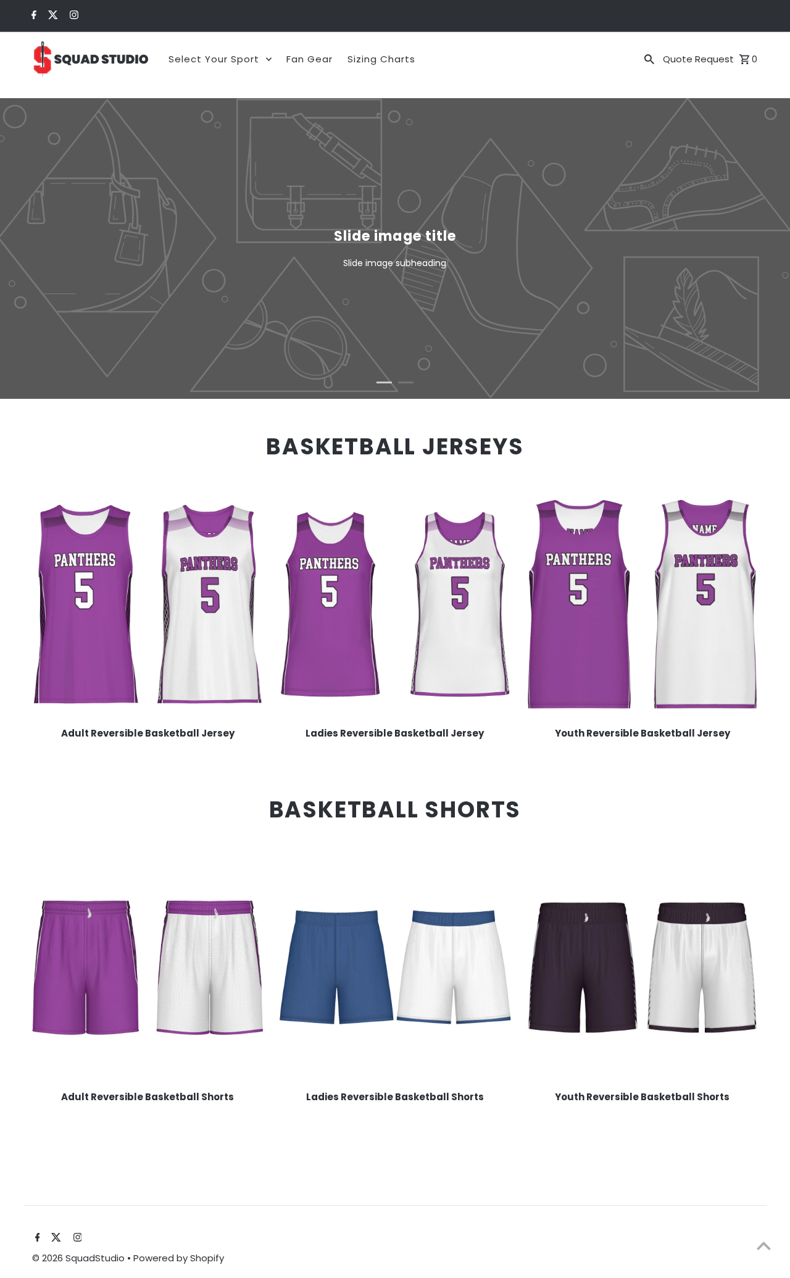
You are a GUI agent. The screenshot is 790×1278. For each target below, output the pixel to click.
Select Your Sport (213, 58)
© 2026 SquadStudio (79, 1257)
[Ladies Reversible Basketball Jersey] (395, 604)
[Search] (649, 59)
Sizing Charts (381, 58)
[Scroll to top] (764, 1245)
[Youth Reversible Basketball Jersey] (642, 604)
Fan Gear (309, 58)
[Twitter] (51, 16)
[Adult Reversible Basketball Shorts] (148, 967)
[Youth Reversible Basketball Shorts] (642, 967)
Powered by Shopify (178, 1257)
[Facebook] (32, 16)
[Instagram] (72, 16)
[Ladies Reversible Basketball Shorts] (395, 967)
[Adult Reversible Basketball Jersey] (148, 604)
